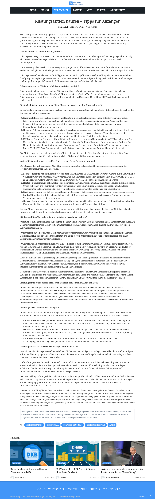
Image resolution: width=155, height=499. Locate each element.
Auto (84, 489)
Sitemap (142, 497)
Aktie (112, 425)
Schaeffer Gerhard (112, 477)
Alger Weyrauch (21, 477)
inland (40, 489)
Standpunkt (111, 489)
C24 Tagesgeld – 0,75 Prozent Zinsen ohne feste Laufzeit (75, 471)
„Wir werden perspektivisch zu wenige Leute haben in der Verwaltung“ (122, 471)
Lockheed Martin (34, 425)
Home (33, 10)
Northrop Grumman (72, 425)
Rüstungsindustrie (96, 425)
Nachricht (64, 477)
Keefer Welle (78, 27)
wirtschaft (63, 27)
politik (72, 489)
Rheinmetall (53, 425)
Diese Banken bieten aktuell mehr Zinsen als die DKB (28, 471)
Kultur (95, 489)
